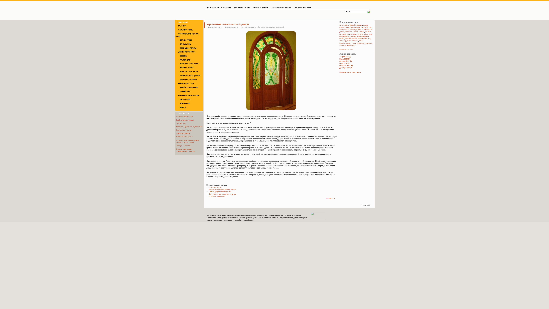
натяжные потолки (356, 34)
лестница (348, 32)
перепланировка (363, 36)
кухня (358, 29)
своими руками (345, 41)
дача (362, 27)
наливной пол (344, 34)
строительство (344, 43)
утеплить (342, 45)
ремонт (354, 38)
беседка (359, 25)
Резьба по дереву (215, 187)
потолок (348, 38)
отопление (352, 36)
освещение (343, 36)
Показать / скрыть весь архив (350, 72)
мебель (361, 32)
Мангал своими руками (184, 137)
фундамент (351, 45)
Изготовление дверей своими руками (222, 189)
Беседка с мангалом (183, 146)
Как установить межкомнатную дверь (222, 194)
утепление (368, 43)
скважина (354, 41)
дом (366, 27)
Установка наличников (217, 196)
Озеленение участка (183, 130)
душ (370, 27)
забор (341, 29)
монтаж (368, 32)
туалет (353, 43)
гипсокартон (355, 27)
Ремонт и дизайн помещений (257, 27)
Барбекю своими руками (185, 120)
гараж (348, 27)
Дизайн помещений (277, 27)
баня (347, 25)
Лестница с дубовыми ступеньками (189, 127)
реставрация (362, 38)
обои (366, 34)
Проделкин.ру (190, 7)
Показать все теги (346, 50)
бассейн (353, 25)
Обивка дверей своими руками (220, 192)
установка (360, 43)
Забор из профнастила (184, 116)
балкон (341, 25)
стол (360, 41)
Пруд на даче (181, 123)
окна (370, 34)
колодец (353, 29)
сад (369, 38)
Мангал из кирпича (183, 133)
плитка (341, 38)
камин (346, 29)
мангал (355, 32)
